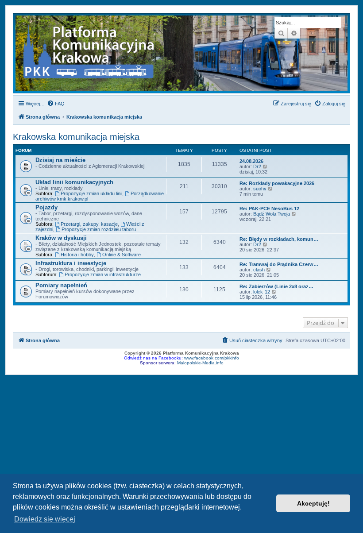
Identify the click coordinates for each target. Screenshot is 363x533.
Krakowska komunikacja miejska (76, 137)
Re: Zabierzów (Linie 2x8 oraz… (276, 286)
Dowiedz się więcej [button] (44, 519)
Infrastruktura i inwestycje (70, 263)
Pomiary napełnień (61, 285)
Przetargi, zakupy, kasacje (89, 224)
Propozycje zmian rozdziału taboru (99, 229)
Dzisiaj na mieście (60, 160)
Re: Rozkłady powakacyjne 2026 (276, 183)
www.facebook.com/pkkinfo (211, 357)
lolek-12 (261, 291)
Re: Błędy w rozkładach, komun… (278, 239)
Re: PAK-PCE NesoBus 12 (269, 208)
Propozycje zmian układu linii (91, 193)
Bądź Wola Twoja (271, 213)
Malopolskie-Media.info (200, 362)
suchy (259, 188)
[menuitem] (56, 103)
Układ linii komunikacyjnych (74, 182)
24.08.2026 (251, 161)
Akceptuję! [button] (313, 503)
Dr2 (257, 166)
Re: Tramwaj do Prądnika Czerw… (278, 264)
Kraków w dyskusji (61, 238)
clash (259, 269)
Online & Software (121, 254)
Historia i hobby (77, 254)
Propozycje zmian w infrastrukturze (103, 274)
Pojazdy (46, 207)
